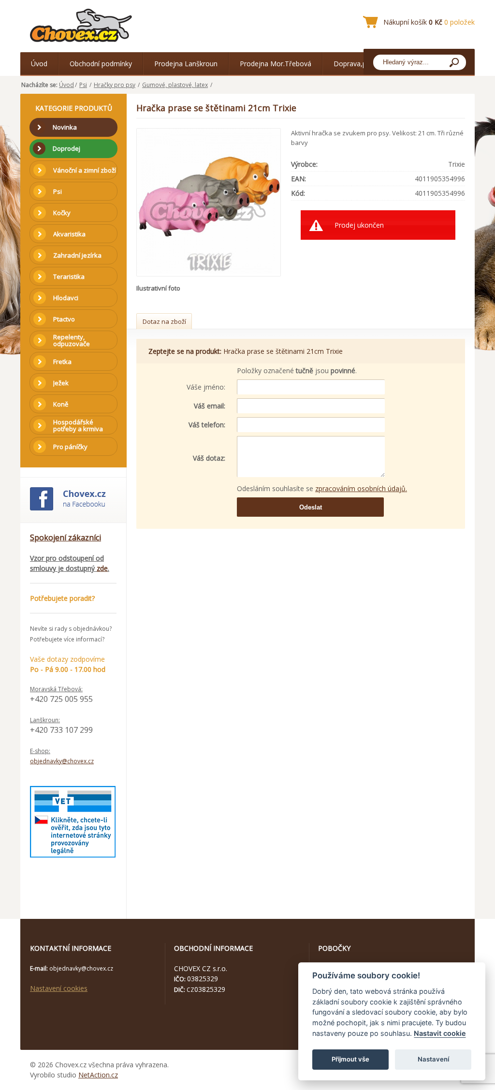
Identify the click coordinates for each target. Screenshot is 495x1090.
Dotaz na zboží (164, 321)
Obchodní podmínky (101, 63)
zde (102, 568)
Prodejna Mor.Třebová (275, 63)
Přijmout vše (350, 1059)
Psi (83, 85)
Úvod (39, 63)
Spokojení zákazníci (65, 537)
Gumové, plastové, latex (175, 85)
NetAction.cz (98, 1074)
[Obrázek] (209, 202)
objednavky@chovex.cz (62, 761)
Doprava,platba (358, 63)
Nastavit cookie (440, 1033)
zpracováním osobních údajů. (361, 488)
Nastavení (433, 1059)
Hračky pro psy (114, 85)
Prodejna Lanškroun (186, 63)
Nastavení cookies (58, 988)
